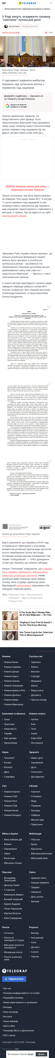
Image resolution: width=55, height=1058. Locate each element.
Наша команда (10, 1021)
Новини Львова (12, 681)
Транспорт (9, 724)
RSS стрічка (9, 1035)
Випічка (35, 933)
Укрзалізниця (10, 743)
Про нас (7, 988)
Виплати (35, 672)
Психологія (36, 772)
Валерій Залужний (13, 899)
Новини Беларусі (12, 815)
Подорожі (36, 806)
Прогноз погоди (39, 700)
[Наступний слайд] (52, 9)
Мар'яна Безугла (12, 913)
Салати (34, 952)
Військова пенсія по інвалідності (14, 946)
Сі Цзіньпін (9, 890)
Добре (41, 1054)
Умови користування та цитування (20, 1002)
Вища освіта (37, 690)
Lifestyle (33, 786)
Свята (32, 872)
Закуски (35, 956)
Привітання (37, 824)
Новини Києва (11, 662)
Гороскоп (35, 792)
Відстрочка (36, 849)
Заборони (36, 892)
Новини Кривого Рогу (14, 690)
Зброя (7, 853)
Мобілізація (35, 834)
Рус (51, 3)
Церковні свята (38, 878)
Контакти (7, 1016)
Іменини (35, 901)
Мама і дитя (37, 758)
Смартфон (9, 777)
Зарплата (36, 662)
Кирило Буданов (12, 904)
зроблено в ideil (10, 1049)
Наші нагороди (10, 1012)
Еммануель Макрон (13, 895)
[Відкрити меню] (4, 3)
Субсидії (35, 676)
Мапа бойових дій (13, 839)
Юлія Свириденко (13, 918)
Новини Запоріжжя (13, 686)
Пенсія (5, 927)
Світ (4, 786)
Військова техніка (13, 863)
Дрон (6, 772)
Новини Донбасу (12, 695)
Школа (34, 686)
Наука (5, 752)
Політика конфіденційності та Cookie (21, 993)
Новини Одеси (11, 676)
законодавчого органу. (14, 215)
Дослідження (37, 777)
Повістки (35, 839)
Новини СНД (10, 806)
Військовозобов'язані (41, 853)
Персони (6, 872)
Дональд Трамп (11, 885)
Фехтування (37, 743)
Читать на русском (10, 33)
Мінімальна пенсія (13, 952)
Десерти (35, 947)
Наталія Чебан (14, 26)
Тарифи (8, 733)
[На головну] (27, 3)
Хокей (34, 733)
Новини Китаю (11, 810)
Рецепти (33, 927)
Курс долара (10, 738)
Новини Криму (11, 700)
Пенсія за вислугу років (13, 958)
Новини (6, 656)
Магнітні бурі (37, 820)
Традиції (35, 887)
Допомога (36, 695)
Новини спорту (37, 714)
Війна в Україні (10, 834)
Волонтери (9, 858)
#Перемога (14, 598)
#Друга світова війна (32, 598)
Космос (7, 762)
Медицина (36, 681)
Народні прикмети (40, 883)
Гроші (7, 719)
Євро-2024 (36, 738)
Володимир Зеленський (10, 879)
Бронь (34, 844)
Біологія (8, 767)
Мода (33, 801)
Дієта (33, 767)
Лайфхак (35, 815)
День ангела (37, 897)
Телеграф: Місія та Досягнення (18, 1030)
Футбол (34, 719)
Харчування (37, 762)
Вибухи (7, 844)
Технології (9, 758)
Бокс (33, 724)
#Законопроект (34, 595)
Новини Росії (10, 801)
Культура (35, 810)
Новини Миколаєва (13, 704)
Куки (30, 1054)
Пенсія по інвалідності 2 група (14, 939)
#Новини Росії (15, 601)
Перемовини (10, 849)
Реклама (7, 1007)
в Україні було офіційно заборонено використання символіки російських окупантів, (27, 572)
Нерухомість (10, 729)
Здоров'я (34, 752)
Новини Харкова (12, 667)
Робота (34, 667)
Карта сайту (9, 1026)
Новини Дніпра (11, 672)
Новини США (10, 796)
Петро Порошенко (13, 909)
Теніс (33, 729)
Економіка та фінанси (13, 714)
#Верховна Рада (16, 595)
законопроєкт (23, 585)
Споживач (36, 796)
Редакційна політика (13, 998)
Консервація (37, 938)
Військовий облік (39, 858)
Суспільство (36, 656)
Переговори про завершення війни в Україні (27, 9)
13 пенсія (8, 933)
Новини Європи (12, 792)
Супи (33, 942)
